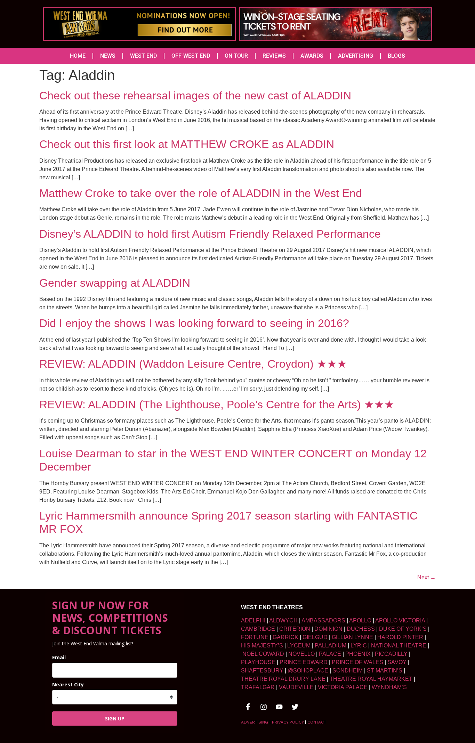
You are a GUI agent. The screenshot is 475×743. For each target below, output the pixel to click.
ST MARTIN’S (384, 670)
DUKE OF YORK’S (403, 629)
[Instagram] (264, 707)
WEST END (143, 55)
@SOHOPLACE (308, 670)
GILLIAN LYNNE (352, 637)
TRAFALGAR (258, 687)
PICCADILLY (391, 654)
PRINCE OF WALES (357, 662)
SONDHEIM (347, 670)
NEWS (107, 55)
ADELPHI (253, 620)
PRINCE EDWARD (304, 662)
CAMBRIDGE (258, 629)
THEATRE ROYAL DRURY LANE (283, 679)
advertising (254, 722)
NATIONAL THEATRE (398, 645)
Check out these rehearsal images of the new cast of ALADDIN (195, 95)
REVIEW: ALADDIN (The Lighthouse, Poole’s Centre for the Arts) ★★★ (216, 404)
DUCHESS (361, 629)
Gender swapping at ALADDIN (114, 283)
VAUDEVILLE (296, 687)
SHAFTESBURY (262, 670)
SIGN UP (114, 718)
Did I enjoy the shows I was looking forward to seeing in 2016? (194, 323)
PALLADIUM (330, 645)
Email (59, 657)
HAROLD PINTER (400, 637)
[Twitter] (295, 707)
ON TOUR (236, 55)
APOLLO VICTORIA (400, 620)
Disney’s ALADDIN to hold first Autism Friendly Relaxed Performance (210, 234)
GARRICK (285, 637)
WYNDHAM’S (389, 687)
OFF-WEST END (190, 55)
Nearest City (68, 684)
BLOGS (396, 55)
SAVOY (396, 662)
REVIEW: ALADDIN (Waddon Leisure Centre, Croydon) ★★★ (193, 364)
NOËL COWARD (263, 654)
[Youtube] (279, 707)
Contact (316, 722)
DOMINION (328, 629)
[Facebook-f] (248, 707)
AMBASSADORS (323, 620)
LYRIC (359, 645)
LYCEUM (299, 645)
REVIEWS (274, 55)
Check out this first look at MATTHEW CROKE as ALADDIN (186, 144)
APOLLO (360, 620)
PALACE (330, 654)
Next (426, 577)
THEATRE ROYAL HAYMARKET (371, 679)
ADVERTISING (355, 55)
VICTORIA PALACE (343, 687)
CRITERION (294, 629)
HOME (78, 55)
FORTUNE (254, 637)
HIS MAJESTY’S (262, 645)
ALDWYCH (283, 620)
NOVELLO (301, 654)
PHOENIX (358, 654)
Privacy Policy (288, 722)
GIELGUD (315, 637)
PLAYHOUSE (258, 662)
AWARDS (311, 55)
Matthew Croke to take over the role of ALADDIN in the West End (200, 193)
